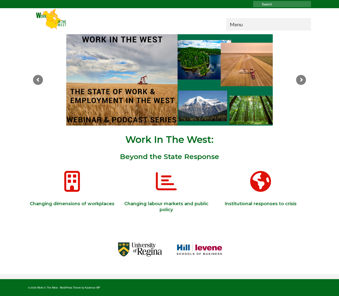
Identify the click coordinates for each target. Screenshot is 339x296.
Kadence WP (92, 287)
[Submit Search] (257, 4)
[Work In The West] (72, 19)
